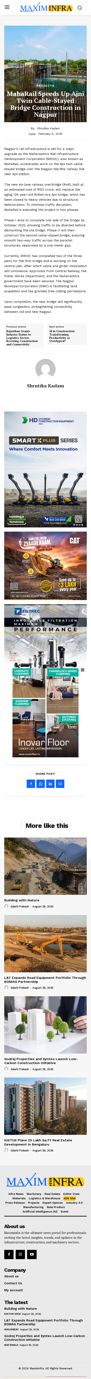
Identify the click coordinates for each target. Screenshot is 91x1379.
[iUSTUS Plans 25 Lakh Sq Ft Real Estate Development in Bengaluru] (45, 1106)
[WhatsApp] (40, 784)
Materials (11, 1345)
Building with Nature (21, 900)
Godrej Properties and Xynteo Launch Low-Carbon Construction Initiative (41, 1061)
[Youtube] (31, 1254)
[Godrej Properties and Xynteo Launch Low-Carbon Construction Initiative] (45, 1025)
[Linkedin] (50, 784)
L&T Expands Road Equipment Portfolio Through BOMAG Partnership (45, 980)
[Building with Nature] (45, 866)
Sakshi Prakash (20, 906)
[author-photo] (7, 906)
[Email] (60, 784)
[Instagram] (20, 1254)
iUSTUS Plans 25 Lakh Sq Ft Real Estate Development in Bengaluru (38, 1142)
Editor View (12, 1313)
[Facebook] (31, 784)
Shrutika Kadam (48, 128)
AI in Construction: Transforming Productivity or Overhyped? (62, 336)
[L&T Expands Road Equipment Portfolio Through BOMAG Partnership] (45, 943)
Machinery (11, 1329)
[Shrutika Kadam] (45, 369)
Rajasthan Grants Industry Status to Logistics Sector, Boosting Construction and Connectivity (22, 338)
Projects (45, 85)
